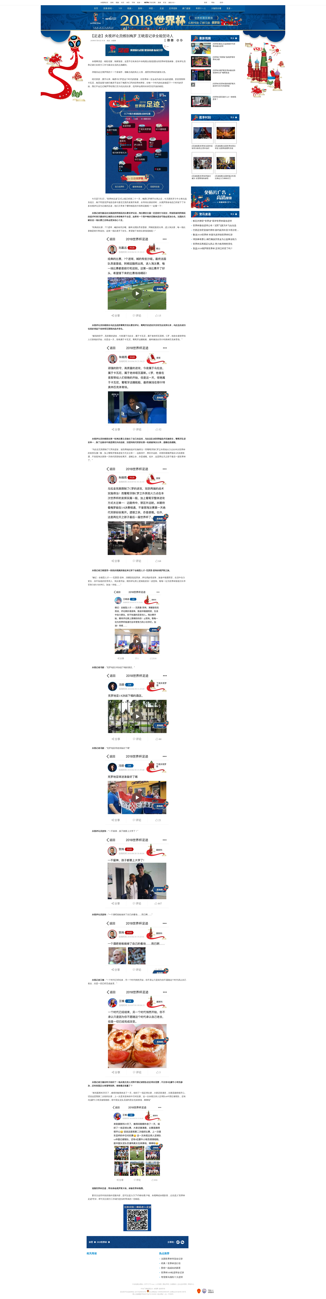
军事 (133, 2)
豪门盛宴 (186, 8)
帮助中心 (191, 1284)
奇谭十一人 (201, 8)
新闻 (111, 2)
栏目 (164, 2)
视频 (117, 2)
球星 (151, 8)
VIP (120, 8)
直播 (159, 2)
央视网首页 (104, 2)
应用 (221, 2)
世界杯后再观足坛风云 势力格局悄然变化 (212, 244)
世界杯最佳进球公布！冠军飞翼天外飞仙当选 (214, 225)
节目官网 (152, 2)
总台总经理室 (182, 1284)
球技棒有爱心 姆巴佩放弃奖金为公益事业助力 (215, 239)
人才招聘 (158, 1284)
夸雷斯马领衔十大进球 (172, 1277)
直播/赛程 (107, 8)
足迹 (162, 8)
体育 (128, 2)
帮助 (212, 2)
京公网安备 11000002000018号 (159, 1292)
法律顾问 (173, 1284)
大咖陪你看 (216, 8)
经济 (122, 2)
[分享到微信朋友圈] (177, 41)
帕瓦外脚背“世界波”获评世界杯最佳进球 (212, 221)
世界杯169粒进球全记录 (172, 1272)
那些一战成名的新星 (171, 1268)
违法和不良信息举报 (127, 1292)
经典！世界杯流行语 (171, 1263)
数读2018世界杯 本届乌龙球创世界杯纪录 (213, 234)
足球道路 (173, 8)
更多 (229, 8)
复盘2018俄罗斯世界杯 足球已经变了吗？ (213, 248)
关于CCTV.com (149, 1284)
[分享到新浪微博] (181, 41)
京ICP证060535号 (140, 1292)
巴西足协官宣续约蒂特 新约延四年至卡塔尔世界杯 (216, 230)
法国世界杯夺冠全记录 (172, 1259)
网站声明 (166, 1284)
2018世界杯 (102, 1242)
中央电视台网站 (137, 1284)
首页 (96, 8)
